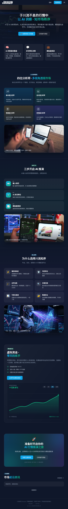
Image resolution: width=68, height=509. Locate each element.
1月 (48, 387)
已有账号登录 (43, 34)
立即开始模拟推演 (14, 378)
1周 (44, 387)
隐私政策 (30, 503)
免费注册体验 (27, 457)
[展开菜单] (64, 2)
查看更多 (59, 478)
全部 (57, 387)
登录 (50, 2)
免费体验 (57, 2)
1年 (52, 387)
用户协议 (37, 503)
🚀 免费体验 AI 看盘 (26, 34)
